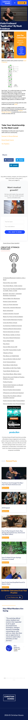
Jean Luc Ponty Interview (10, 304)
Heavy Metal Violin (8, 340)
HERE (15, 104)
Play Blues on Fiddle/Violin (11, 356)
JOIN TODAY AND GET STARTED (21, 50)
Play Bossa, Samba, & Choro (11, 334)
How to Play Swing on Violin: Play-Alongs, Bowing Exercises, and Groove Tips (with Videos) (13, 532)
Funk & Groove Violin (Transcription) (14, 400)
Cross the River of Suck (10, 322)
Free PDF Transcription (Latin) (12, 350)
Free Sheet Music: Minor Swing (12, 374)
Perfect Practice (7, 382)
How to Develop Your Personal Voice (14, 403)
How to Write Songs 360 (10, 347)
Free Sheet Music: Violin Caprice (12, 285)
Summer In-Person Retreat (10, 136)
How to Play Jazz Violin (10, 282)
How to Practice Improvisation (12, 389)
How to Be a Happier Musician (12, 307)
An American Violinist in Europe (12, 325)
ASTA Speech (6, 508)
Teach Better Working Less (11, 371)
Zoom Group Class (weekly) (11, 243)
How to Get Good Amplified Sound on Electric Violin (13, 583)
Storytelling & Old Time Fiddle (12, 368)
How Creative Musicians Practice (12, 319)
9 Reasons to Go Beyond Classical (13, 392)
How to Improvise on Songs (11, 331)
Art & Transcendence (9, 362)
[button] (15, 3)
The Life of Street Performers (11, 337)
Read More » (5, 488)
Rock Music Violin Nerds (10, 365)
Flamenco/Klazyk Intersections (12, 328)
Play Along (6, 343)
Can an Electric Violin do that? (12, 359)
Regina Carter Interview (10, 301)
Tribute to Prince (8, 353)
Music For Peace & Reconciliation (13, 316)
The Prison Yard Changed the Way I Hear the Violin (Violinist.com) (12, 483)
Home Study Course (8, 140)
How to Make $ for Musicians (11, 298)
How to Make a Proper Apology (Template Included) (11, 558)
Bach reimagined (8, 310)
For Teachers (5, 144)
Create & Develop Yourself (11, 313)
